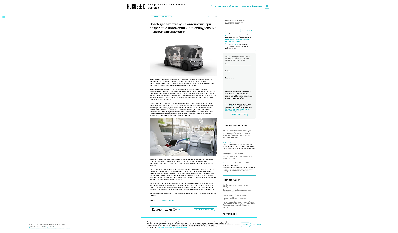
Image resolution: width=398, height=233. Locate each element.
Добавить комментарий (204, 209)
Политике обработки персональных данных (172, 227)
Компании (257, 6)
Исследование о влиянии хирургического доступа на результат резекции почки (238, 156)
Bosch (155, 200)
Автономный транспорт (160, 16)
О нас (213, 6)
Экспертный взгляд (228, 6)
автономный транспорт (167, 200)
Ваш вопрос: (229, 78)
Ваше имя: (228, 64)
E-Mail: (227, 71)
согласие (232, 36)
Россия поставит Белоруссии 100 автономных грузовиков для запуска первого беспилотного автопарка (236, 197)
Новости (245, 6)
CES (177, 200)
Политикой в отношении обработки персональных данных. (237, 110)
